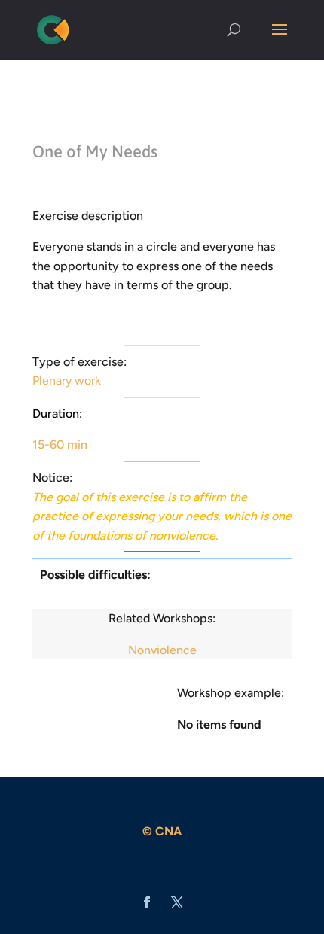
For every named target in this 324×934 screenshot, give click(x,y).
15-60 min (59, 444)
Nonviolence (162, 650)
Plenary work (66, 380)
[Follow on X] (177, 902)
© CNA (162, 831)
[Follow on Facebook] (147, 902)
